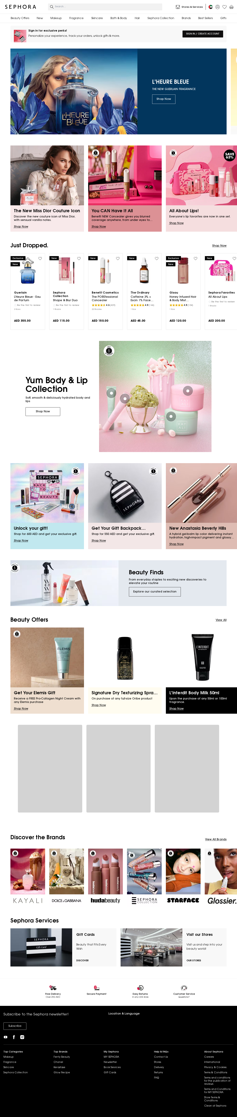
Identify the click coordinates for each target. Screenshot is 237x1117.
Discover (82, 961)
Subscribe (15, 1026)
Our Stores (194, 961)
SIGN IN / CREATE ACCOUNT (202, 34)
